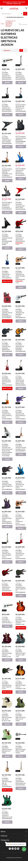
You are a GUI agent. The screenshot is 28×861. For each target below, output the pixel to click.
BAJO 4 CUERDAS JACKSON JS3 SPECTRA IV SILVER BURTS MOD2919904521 (7, 206)
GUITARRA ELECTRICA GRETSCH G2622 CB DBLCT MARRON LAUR (20, 621)
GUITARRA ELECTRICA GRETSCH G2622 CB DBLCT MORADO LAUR (7, 653)
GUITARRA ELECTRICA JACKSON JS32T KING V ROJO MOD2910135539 (20, 206)
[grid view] (21, 50)
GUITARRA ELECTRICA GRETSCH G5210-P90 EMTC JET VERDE (7, 750)
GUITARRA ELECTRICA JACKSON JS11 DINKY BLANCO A (7, 620)
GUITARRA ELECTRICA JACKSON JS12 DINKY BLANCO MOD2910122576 (20, 76)
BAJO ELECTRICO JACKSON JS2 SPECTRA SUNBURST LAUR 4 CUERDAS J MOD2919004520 (7, 173)
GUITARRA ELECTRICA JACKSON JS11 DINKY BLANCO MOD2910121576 (6, 76)
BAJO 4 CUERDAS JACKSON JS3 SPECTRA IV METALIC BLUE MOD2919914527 (21, 172)
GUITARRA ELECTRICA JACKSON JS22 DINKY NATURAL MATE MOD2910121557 (20, 275)
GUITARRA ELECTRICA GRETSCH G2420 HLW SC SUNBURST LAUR (20, 685)
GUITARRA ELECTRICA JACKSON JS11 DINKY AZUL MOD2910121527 (6, 275)
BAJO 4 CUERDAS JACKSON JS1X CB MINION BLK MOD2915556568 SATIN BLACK (21, 140)
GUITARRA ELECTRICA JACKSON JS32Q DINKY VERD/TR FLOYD (6, 685)
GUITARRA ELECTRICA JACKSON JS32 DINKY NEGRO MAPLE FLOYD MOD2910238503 (21, 381)
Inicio (2, 23)
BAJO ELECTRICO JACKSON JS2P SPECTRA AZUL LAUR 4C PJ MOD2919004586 (21, 108)
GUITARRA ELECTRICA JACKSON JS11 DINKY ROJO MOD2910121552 (20, 238)
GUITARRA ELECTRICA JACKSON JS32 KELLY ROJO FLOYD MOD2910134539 (20, 554)
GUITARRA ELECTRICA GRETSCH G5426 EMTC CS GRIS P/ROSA (20, 750)
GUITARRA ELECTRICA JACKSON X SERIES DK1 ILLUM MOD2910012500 (7, 815)
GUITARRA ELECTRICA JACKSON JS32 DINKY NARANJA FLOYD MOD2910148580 (7, 415)
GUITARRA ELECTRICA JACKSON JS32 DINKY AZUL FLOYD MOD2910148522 (20, 485)
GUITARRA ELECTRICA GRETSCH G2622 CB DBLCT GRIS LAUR (20, 653)
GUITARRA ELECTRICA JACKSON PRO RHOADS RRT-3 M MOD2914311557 (21, 782)
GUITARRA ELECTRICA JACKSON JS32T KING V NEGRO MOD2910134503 (7, 140)
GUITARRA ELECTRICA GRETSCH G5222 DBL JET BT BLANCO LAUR (7, 717)
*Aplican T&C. (17, 3)
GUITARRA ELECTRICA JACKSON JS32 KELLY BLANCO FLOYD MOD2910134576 (7, 554)
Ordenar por (7, 50)
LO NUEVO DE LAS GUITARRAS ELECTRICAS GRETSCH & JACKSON (10, 23)
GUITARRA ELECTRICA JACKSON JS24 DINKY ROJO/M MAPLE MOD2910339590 (7, 381)
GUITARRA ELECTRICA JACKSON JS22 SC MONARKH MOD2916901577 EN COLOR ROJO (7, 313)
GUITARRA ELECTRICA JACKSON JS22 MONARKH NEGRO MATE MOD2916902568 (7, 347)
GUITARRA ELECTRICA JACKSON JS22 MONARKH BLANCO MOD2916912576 (20, 313)
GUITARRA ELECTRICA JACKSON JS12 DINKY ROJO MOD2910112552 (6, 587)
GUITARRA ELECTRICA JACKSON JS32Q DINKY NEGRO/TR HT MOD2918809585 (7, 485)
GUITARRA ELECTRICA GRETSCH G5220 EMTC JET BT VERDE (20, 717)
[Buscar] (25, 13)
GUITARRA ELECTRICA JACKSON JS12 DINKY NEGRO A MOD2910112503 (6, 108)
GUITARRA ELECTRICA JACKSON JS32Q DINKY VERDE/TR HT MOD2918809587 (21, 588)
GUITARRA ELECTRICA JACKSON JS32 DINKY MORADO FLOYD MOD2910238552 (20, 415)
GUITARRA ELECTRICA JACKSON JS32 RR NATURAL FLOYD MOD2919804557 (21, 448)
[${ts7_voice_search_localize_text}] (22, 13)
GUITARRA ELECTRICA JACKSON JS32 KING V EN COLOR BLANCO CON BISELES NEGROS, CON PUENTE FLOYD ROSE (7, 450)
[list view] (25, 50)
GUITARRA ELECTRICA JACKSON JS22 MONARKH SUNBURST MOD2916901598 (20, 347)
